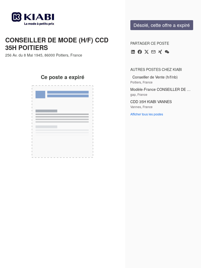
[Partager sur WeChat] (167, 52)
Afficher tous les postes (146, 114)
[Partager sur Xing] (160, 52)
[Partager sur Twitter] (146, 52)
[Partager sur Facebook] (140, 52)
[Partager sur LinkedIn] (133, 52)
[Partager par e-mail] (153, 52)
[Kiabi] (32, 19)
